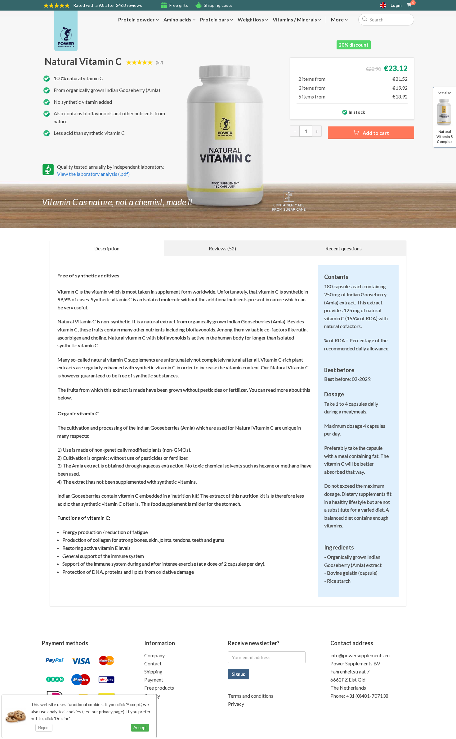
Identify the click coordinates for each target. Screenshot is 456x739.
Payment (153, 679)
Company (154, 655)
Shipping (153, 671)
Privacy (236, 704)
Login (396, 5)
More (338, 19)
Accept (140, 727)
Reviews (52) (222, 248)
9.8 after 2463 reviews (107, 5)
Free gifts (178, 5)
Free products (159, 688)
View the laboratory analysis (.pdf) (93, 174)
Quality (152, 696)
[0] (409, 5)
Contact (153, 663)
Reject (44, 727)
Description (106, 248)
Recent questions (343, 248)
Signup (238, 674)
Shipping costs (218, 5)
